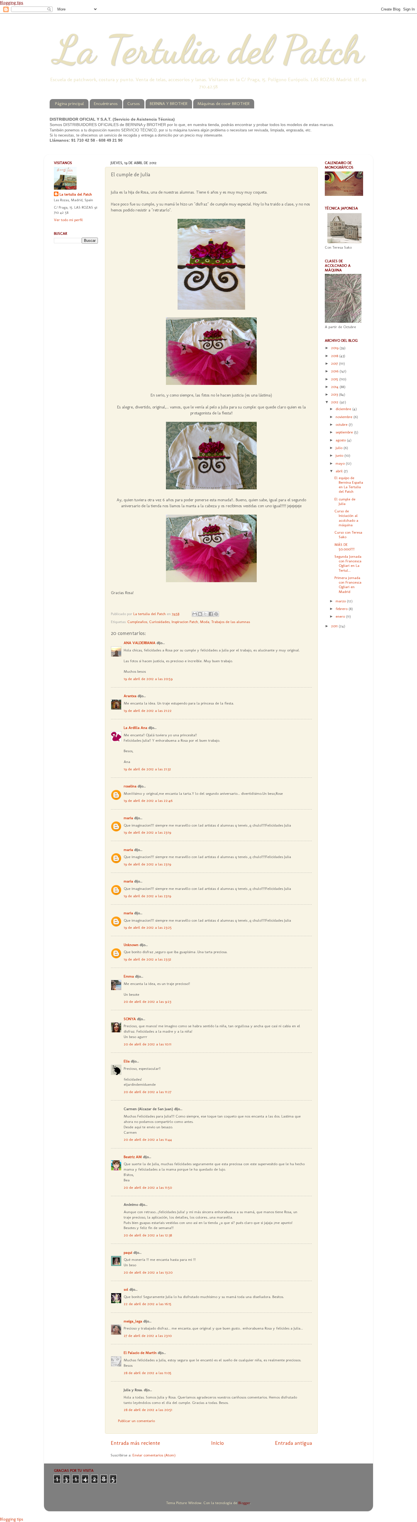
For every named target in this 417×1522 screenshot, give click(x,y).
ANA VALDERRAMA (139, 642)
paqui (128, 1252)
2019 (335, 347)
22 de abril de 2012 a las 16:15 (147, 1303)
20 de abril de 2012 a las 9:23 (147, 1001)
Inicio (217, 1443)
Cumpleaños (137, 621)
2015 (335, 379)
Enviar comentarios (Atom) (154, 1455)
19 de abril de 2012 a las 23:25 (148, 927)
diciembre (344, 408)
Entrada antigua (293, 1443)
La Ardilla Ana (135, 727)
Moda (204, 621)
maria (128, 817)
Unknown (131, 944)
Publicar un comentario (136, 1420)
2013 (335, 394)
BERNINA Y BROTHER (169, 103)
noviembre (344, 416)
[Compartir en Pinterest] (216, 614)
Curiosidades (159, 621)
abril (340, 471)
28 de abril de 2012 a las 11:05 (147, 1372)
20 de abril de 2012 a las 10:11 (147, 1044)
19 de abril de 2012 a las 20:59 (148, 678)
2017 (335, 363)
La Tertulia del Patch (208, 49)
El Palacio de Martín (140, 1352)
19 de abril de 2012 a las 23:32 (147, 959)
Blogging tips (11, 2)
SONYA (130, 1018)
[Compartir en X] (205, 614)
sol (126, 1289)
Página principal (69, 103)
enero (341, 616)
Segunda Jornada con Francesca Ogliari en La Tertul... (347, 563)
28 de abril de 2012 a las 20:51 (148, 1409)
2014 (335, 386)
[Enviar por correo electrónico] (194, 614)
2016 (335, 371)
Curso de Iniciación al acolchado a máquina (346, 518)
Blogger (244, 1502)
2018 (335, 355)
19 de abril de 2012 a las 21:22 (148, 710)
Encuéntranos (106, 103)
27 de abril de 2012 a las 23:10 (148, 1335)
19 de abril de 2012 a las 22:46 (148, 800)
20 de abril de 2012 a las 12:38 (148, 1235)
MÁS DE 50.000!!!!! (344, 546)
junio (340, 455)
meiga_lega (133, 1321)
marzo (341, 601)
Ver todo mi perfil (68, 219)
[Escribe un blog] (200, 614)
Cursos (133, 103)
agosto (341, 440)
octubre (342, 424)
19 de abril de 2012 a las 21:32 (147, 769)
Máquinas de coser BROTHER (223, 103)
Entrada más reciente (135, 1443)
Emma (129, 976)
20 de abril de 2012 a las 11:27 (147, 1091)
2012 (335, 402)
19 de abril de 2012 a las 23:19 (147, 832)
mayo (341, 463)
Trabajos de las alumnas (230, 621)
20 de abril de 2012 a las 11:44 (148, 1139)
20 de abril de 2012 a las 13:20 (148, 1272)
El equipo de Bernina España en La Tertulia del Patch (348, 484)
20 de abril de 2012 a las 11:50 (148, 1187)
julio (340, 447)
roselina (130, 786)
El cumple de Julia (344, 501)
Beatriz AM (133, 1156)
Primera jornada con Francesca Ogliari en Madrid (347, 584)
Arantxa (130, 695)
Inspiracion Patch (185, 621)
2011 (335, 626)
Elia (127, 1061)
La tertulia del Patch (76, 194)
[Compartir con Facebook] (211, 614)
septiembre (345, 432)
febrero (342, 608)
